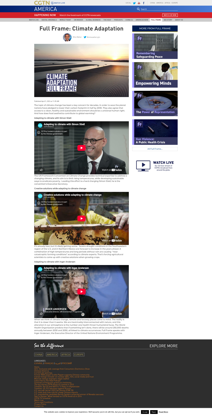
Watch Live (34, 20)
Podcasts (118, 20)
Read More (163, 412)
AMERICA (159, 3)
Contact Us (39, 406)
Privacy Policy (40, 404)
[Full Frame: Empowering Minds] (155, 75)
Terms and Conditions (43, 402)
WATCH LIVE (59, 3)
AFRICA (167, 3)
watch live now (170, 15)
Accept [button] (144, 412)
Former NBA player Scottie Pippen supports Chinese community (61, 374)
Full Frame (156, 20)
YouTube (139, 3)
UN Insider (78, 20)
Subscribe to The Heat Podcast (47, 380)
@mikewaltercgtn (93, 37)
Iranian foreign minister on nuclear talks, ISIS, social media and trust (64, 376)
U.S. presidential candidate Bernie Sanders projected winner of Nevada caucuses (69, 394)
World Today (65, 20)
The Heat (107, 20)
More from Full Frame (155, 28)
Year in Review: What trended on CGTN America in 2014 (58, 396)
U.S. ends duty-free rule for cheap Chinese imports (56, 392)
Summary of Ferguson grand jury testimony (52, 382)
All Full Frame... (155, 149)
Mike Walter (77, 37)
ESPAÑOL (38, 363)
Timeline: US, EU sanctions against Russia (52, 388)
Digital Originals (49, 20)
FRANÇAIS (49, 363)
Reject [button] (154, 412)
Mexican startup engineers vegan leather (51, 378)
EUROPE (175, 3)
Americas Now (142, 20)
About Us (179, 20)
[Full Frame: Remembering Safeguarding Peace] (155, 46)
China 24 (129, 20)
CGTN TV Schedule (42, 398)
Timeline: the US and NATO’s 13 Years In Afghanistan (57, 386)
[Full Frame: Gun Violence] (155, 132)
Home (36, 367)
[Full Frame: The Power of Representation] (155, 103)
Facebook (144, 3)
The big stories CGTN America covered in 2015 (54, 384)
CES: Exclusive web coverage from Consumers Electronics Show (62, 369)
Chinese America (41, 371)
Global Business (93, 20)
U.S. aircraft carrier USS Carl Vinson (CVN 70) (53, 390)
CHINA (152, 3)
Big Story (168, 20)
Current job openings (43, 373)
